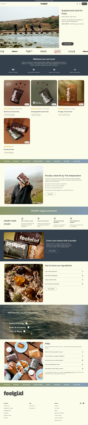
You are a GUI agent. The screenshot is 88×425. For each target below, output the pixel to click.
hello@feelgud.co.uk (69, 372)
